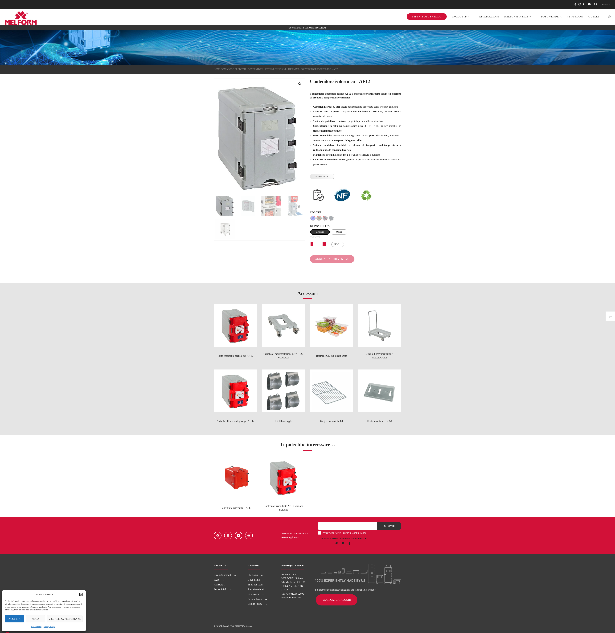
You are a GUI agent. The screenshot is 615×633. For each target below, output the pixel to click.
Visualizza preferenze (65, 618)
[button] (81, 594)
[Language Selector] (607, 17)
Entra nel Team (255, 584)
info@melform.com (291, 597)
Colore (315, 212)
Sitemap (249, 626)
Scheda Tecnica (322, 176)
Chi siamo (253, 575)
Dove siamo (254, 579)
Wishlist (606, 4)
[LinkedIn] (584, 4)
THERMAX (293, 69)
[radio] (313, 218)
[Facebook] (575, 4)
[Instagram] (579, 4)
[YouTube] (589, 4)
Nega (35, 618)
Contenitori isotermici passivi (267, 69)
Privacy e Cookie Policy (354, 533)
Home (217, 69)
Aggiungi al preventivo (332, 259)
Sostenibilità (220, 589)
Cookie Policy (36, 626)
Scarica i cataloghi (337, 599)
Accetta (14, 618)
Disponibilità (320, 226)
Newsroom (253, 594)
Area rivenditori (256, 589)
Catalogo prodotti (234, 69)
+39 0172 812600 (295, 593)
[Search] (596, 4)
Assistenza (219, 584)
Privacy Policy (49, 626)
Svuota (315, 237)
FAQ (216, 579)
